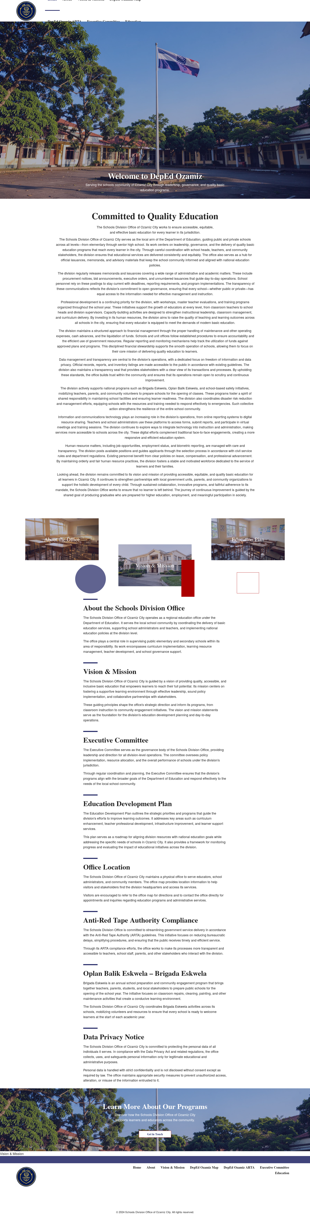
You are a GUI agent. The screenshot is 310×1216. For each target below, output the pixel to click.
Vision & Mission (12, 1153)
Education (282, 1173)
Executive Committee (274, 1167)
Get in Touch (155, 1134)
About (151, 1167)
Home (137, 1167)
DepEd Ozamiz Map (204, 1167)
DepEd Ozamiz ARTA (239, 1167)
